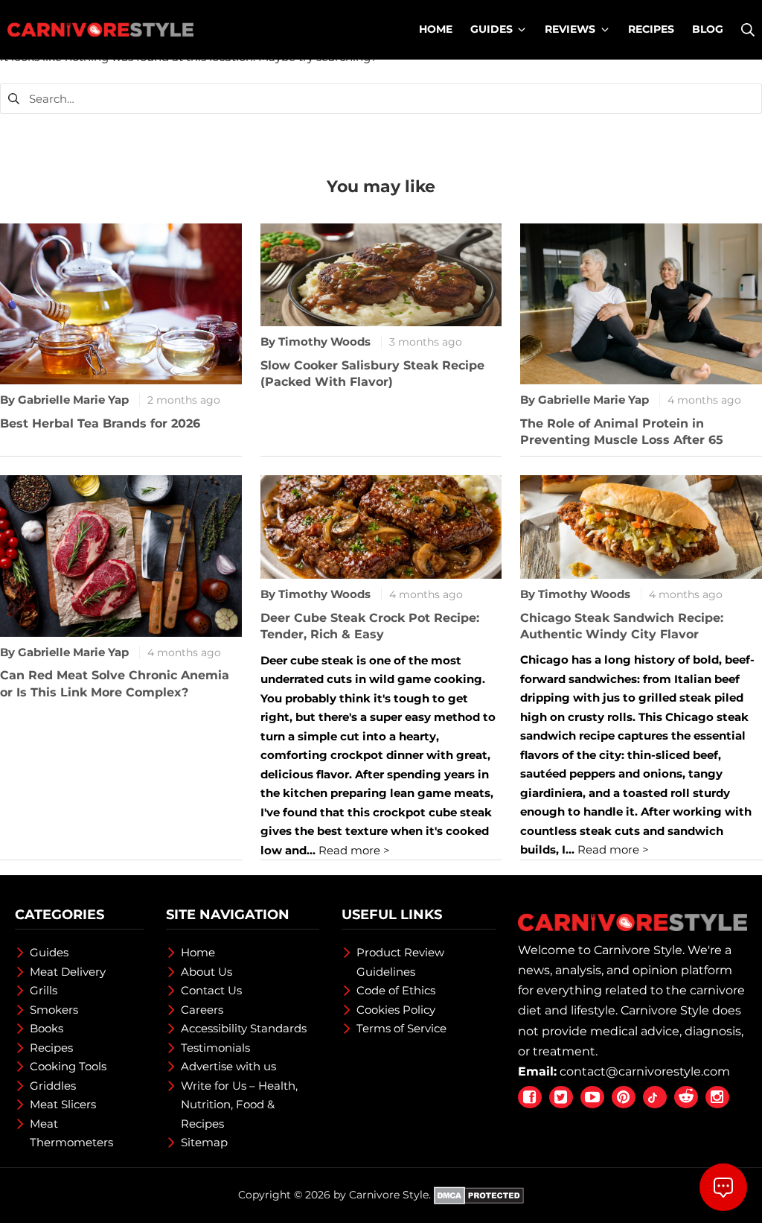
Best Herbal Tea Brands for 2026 (100, 423)
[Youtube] (592, 1097)
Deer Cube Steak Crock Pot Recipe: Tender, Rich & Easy (369, 626)
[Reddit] (686, 1097)
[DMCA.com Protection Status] (479, 1194)
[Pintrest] (623, 1097)
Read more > (353, 850)
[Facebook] (530, 1097)
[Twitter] (561, 1097)
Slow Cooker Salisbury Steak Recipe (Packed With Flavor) (372, 373)
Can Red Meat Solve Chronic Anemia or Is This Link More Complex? (114, 683)
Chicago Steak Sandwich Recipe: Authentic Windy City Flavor (621, 626)
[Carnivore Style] (100, 30)
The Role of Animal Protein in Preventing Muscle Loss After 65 (621, 431)
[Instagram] (717, 1097)
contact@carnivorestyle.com (645, 1071)
